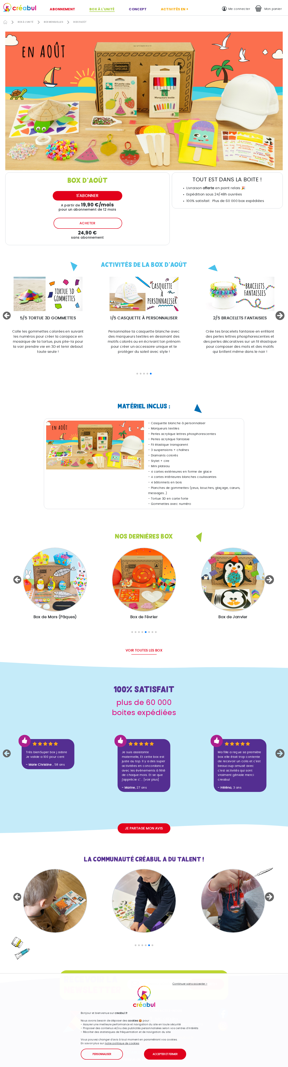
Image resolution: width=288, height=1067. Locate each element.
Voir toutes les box (144, 650)
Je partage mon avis (144, 828)
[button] (7, 315)
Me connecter (239, 9)
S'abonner (87, 196)
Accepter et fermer (165, 1054)
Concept (138, 9)
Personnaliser (102, 1054)
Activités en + (174, 9)
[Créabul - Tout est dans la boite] (18, 9)
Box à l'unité (102, 9)
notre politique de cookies (122, 1043)
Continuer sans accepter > (189, 984)
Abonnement (62, 9)
